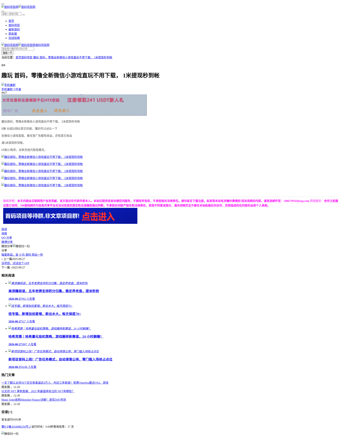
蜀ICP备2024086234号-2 (16, 426)
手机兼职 (11, 89)
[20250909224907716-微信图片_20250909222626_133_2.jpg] (42, 156)
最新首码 (14, 29)
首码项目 (14, 25)
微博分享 (7, 241)
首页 (11, 20)
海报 (4, 233)
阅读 (4, 229)
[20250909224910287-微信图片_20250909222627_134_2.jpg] (42, 164)
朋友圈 (12, 33)
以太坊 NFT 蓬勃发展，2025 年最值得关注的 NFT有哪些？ (38, 391)
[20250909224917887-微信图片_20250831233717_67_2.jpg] (42, 185)
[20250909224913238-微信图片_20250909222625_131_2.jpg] (42, 171)
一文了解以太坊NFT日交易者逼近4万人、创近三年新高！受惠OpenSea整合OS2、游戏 (54, 382)
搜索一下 (7, 53)
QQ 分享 (6, 237)
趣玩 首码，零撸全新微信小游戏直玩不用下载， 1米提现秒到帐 (72, 57)
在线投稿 (14, 37)
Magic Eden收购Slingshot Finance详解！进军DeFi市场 (33, 399)
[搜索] (2, 11)
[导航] (2, 3)
